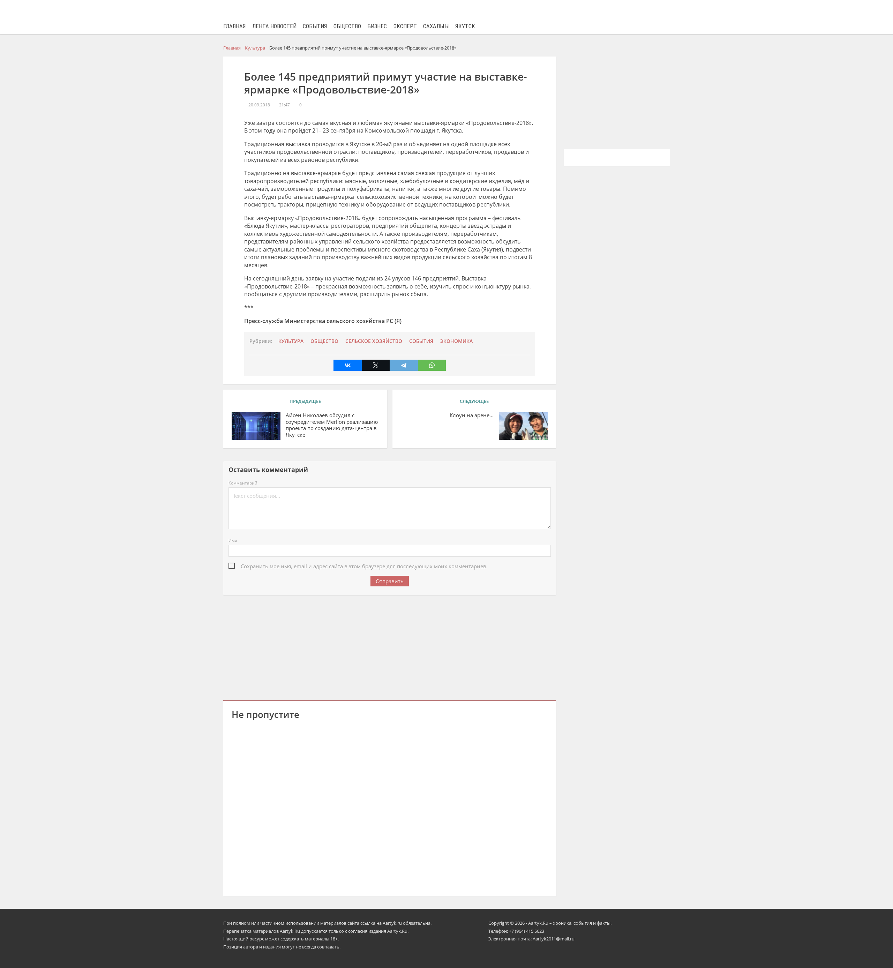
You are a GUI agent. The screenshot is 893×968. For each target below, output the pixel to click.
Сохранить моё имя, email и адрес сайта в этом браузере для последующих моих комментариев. (364, 566)
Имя (232, 540)
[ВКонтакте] (347, 365)
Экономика (456, 341)
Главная (234, 26)
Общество (347, 26)
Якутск (465, 26)
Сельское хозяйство (373, 341)
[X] (376, 365)
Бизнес (377, 26)
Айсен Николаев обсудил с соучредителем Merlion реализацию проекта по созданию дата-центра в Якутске (332, 425)
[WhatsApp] (432, 365)
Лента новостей (274, 26)
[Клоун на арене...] (523, 426)
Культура (290, 341)
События (315, 26)
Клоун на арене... (472, 415)
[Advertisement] (389, 646)
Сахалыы (436, 26)
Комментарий (242, 483)
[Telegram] (404, 365)
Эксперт (405, 26)
